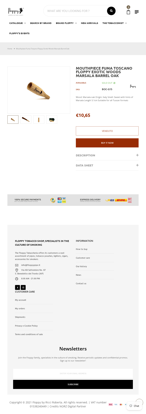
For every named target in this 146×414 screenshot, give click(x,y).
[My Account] (137, 12)
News (78, 274)
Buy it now (107, 142)
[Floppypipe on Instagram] (23, 287)
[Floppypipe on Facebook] (17, 287)
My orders (20, 308)
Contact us (81, 283)
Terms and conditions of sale (29, 334)
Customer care (83, 257)
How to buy (81, 249)
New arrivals (89, 22)
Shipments (20, 317)
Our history (81, 266)
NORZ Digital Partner (73, 406)
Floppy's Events (19, 33)
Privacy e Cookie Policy (26, 325)
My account (20, 299)
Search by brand (41, 22)
